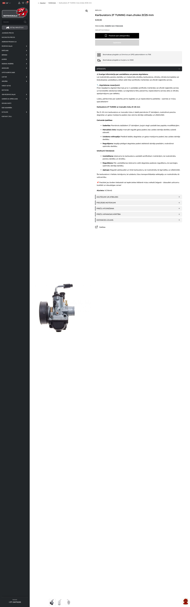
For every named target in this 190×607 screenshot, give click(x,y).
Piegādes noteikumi (106, 203)
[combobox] (12, 22)
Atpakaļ (43, 3)
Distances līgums (105, 220)
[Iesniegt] (25, 22)
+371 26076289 (15, 602)
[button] (6, 3)
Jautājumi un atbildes (107, 197)
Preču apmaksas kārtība (109, 214)
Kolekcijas (52, 3)
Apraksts (101, 69)
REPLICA (98, 10)
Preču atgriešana (105, 208)
